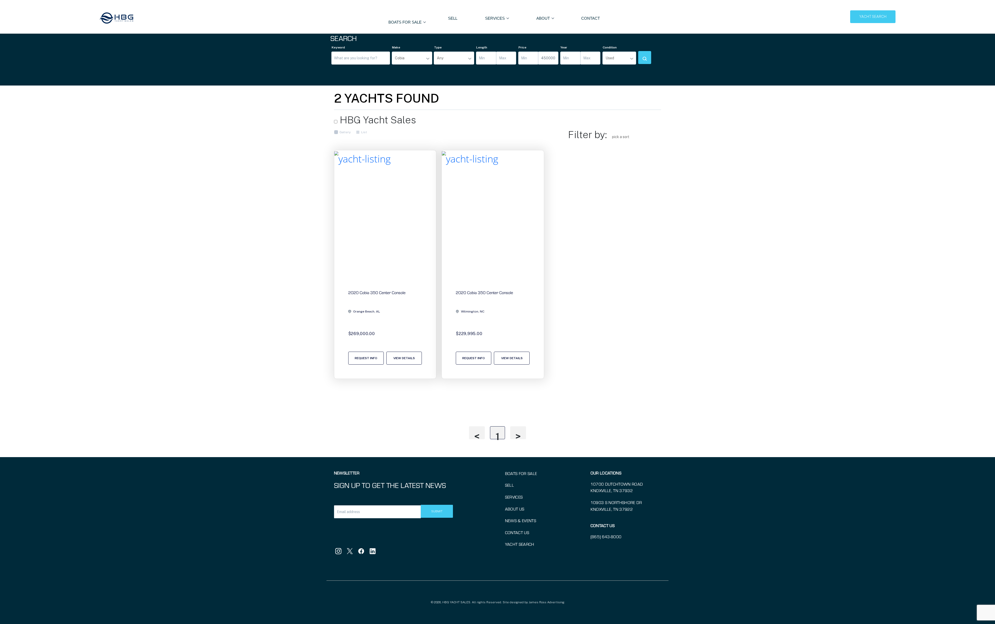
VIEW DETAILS (404, 358)
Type (438, 47)
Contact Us (517, 532)
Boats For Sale (405, 22)
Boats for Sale (521, 473)
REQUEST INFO (366, 358)
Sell (452, 18)
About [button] (543, 18)
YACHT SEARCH (872, 17)
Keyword (338, 47)
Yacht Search (519, 544)
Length (481, 47)
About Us (514, 509)
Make (396, 47)
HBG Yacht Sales (376, 120)
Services (514, 497)
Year (563, 47)
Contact (590, 18)
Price (522, 47)
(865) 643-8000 (606, 536)
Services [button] (495, 18)
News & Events (520, 520)
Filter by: (587, 134)
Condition (610, 47)
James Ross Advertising (546, 602)
